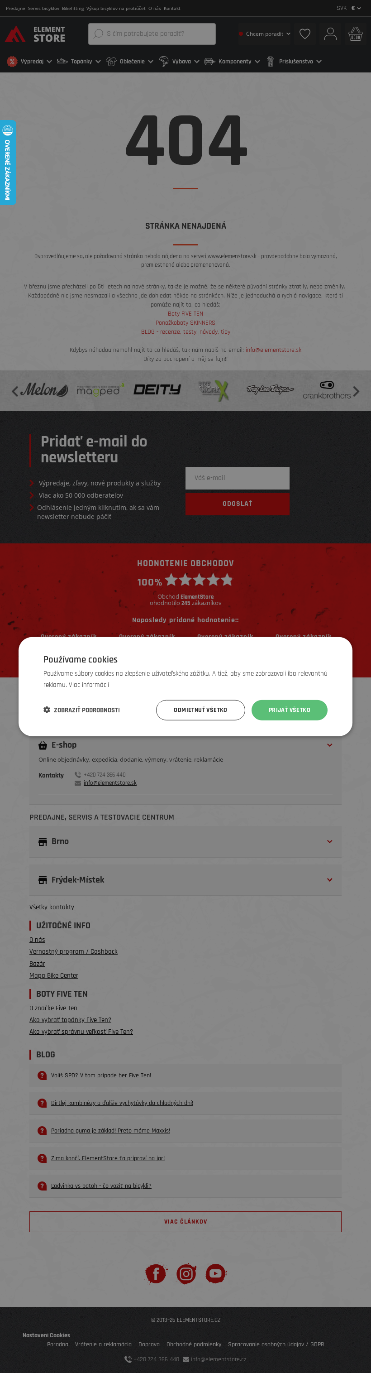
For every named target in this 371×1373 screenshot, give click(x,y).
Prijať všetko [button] (289, 710)
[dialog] (185, 686)
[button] (81, 710)
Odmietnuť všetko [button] (200, 710)
